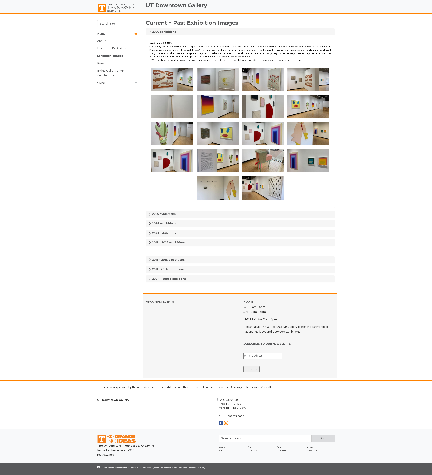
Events (222, 447)
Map (221, 450)
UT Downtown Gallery (176, 5)
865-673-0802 (236, 416)
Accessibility (311, 450)
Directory (252, 450)
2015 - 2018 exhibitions (168, 259)
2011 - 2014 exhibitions (167, 269)
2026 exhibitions (163, 31)
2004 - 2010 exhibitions (168, 278)
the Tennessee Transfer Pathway (189, 467)
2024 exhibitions (163, 223)
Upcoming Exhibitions (112, 48)
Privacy (309, 447)
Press (100, 63)
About (101, 40)
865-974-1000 (106, 455)
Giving (101, 82)
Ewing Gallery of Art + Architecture (112, 73)
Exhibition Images (110, 55)
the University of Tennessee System (142, 467)
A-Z (249, 447)
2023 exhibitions (163, 233)
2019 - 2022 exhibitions (168, 242)
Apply (280, 447)
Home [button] (101, 33)
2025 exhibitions (163, 214)
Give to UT (282, 450)
